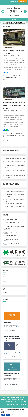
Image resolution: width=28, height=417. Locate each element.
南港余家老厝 (22, 60)
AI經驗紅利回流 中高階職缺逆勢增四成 (12, 222)
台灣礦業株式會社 (6, 122)
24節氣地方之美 (6, 58)
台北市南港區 (5, 119)
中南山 (4, 60)
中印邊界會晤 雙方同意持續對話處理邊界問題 (14, 191)
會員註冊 (5, 308)
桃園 (16, 64)
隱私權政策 (9, 405)
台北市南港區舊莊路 (14, 62)
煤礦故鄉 (14, 124)
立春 (21, 67)
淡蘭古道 (7, 67)
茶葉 (18, 69)
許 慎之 (12, 110)
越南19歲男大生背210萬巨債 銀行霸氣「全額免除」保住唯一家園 (15, 227)
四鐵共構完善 (17, 122)
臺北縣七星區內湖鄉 (12, 69)
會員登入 (5, 305)
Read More (5, 140)
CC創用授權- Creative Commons (12, 401)
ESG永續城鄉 (5, 113)
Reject (8, 414)
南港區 (4, 62)
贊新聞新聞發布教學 (16, 408)
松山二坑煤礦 (9, 124)
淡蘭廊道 (12, 67)
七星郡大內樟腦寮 (19, 58)
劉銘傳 (14, 60)
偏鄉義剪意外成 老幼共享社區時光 (11, 219)
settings (2, 411)
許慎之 (12, 55)
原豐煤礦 (22, 115)
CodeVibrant (20, 399)
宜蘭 (14, 64)
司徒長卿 (4, 64)
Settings (13, 414)
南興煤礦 (7, 62)
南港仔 (17, 60)
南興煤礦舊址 (17, 115)
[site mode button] (22, 11)
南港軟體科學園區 (6, 115)
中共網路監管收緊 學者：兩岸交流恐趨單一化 (14, 203)
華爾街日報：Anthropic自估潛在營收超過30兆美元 (15, 158)
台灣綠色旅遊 (21, 62)
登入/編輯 (15, 405)
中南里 (7, 60)
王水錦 (18, 67)
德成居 (21, 122)
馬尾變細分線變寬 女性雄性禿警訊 (11, 232)
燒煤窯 (18, 124)
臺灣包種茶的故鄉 (11, 126)
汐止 (22, 64)
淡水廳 (4, 67)
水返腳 (19, 64)
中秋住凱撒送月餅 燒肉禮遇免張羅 (11, 235)
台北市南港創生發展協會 (16, 117)
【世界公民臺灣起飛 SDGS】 (9, 47)
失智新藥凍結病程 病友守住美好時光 (12, 243)
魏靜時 (20, 69)
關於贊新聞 (23, 401)
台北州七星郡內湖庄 (7, 117)
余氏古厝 (11, 60)
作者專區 (5, 303)
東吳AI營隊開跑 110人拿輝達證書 (11, 239)
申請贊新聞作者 (22, 405)
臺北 (3, 69)
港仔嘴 (15, 67)
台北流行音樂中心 (12, 119)
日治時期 (4, 124)
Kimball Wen (12, 58)
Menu (13, 19)
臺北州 (6, 69)
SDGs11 (10, 113)
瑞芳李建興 (5, 126)
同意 (3, 414)
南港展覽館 (14, 113)
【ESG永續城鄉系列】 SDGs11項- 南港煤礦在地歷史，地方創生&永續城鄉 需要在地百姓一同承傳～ (14, 105)
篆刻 (23, 67)
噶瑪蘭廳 (8, 64)
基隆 (12, 64)
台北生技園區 (19, 119)
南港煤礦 (19, 113)
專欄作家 (24, 408)
